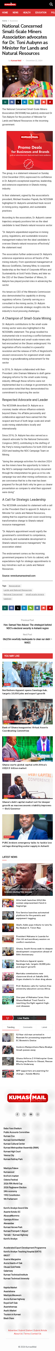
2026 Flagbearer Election (15, 1187)
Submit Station (25, 1330)
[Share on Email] (43, 102)
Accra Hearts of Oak (13, 1263)
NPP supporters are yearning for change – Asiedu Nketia (32, 1072)
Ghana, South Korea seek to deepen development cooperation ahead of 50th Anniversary (34, 951)
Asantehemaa (10, 1307)
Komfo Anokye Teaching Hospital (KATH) (22, 1251)
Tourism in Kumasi (12, 1314)
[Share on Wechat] (31, 102)
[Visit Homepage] (10, 4)
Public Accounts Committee (16, 1132)
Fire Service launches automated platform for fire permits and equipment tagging (32, 915)
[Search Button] (51, 4)
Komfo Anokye (10, 1239)
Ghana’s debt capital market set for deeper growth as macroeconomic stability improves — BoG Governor (26, 805)
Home (5, 12)
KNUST (7, 1255)
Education (40, 12)
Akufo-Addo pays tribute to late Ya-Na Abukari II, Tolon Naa (34, 926)
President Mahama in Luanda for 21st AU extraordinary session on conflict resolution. (33, 939)
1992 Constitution (12, 1195)
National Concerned (13, 594)
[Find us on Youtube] (31, 1114)
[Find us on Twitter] (24, 1114)
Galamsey (8, 1271)
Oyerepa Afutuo (11, 1219)
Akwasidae (9, 1223)
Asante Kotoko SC (12, 1212)
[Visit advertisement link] (30, 150)
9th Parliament (10, 1199)
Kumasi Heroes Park (13, 1227)
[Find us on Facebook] (17, 1114)
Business (14, 21)
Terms (27, 1334)
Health (27, 12)
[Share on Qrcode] (50, 102)
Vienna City (9, 1155)
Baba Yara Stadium (13, 1128)
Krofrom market (11, 1176)
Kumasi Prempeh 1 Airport (16, 1231)
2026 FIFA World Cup (13, 1183)
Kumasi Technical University (16, 1278)
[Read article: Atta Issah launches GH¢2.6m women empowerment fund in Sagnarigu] (8, 903)
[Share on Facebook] (12, 102)
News (15, 12)
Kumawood (9, 1172)
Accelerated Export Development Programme (25, 1248)
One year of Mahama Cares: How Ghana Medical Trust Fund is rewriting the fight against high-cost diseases (33, 1001)
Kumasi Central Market (14, 1140)
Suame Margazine (12, 1259)
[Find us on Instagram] (37, 1114)
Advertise (12, 1330)
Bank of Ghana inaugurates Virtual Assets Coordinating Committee (25, 729)
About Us (18, 1334)
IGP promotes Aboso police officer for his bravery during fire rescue (27, 890)
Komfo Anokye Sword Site (16, 1208)
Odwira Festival (11, 1180)
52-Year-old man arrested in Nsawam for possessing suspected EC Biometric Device (33, 1037)
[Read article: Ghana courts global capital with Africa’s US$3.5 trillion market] (27, 749)
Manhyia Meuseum (12, 1295)
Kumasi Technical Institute (16, 1275)
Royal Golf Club (11, 1303)
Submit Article (40, 1330)
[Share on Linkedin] (24, 102)
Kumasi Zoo (9, 1136)
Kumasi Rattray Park (13, 1159)
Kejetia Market (10, 1287)
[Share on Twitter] (18, 102)
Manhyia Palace (11, 1168)
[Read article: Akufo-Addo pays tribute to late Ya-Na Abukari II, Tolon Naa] (8, 927)
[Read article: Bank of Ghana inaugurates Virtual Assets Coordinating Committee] (27, 711)
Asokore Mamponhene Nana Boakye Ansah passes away (34, 1048)
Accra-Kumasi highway (14, 1299)
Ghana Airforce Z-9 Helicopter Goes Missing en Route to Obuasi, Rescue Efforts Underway (34, 1061)
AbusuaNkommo (11, 1216)
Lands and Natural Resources (18, 590)
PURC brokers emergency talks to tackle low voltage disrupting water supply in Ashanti (27, 844)
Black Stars (9, 1318)
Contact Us (36, 1334)
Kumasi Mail (16, 60)
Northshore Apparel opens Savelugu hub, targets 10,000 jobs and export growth (24, 692)
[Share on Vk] (37, 102)
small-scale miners (35, 594)
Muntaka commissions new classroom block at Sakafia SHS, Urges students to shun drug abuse (34, 976)
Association (14, 586)
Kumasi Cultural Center (14, 1144)
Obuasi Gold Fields (12, 1267)
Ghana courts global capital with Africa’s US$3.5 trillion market (24, 766)
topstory (7, 599)
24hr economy (10, 1191)
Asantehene (9, 1291)
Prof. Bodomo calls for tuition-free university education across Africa (33, 987)
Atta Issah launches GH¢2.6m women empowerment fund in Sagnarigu (31, 903)
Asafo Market (10, 1310)
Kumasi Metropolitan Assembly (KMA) (21, 1147)
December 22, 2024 (34, 60)
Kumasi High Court (12, 1151)
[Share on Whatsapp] (5, 102)
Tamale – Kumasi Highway (16, 1235)
